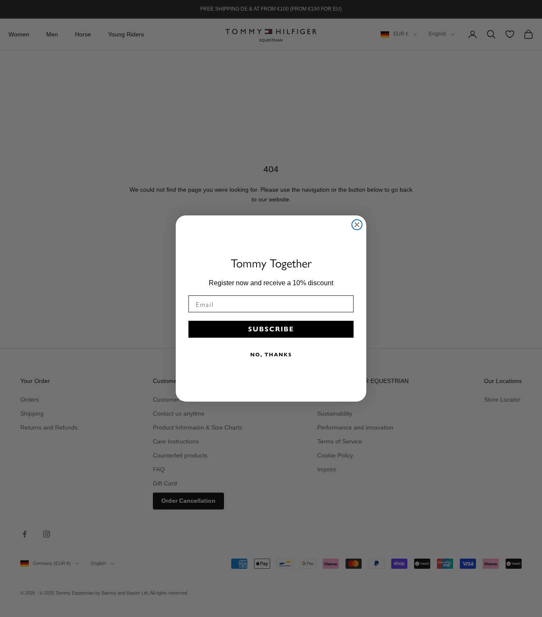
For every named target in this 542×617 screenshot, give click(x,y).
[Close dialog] (357, 225)
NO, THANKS (271, 354)
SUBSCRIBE (271, 329)
